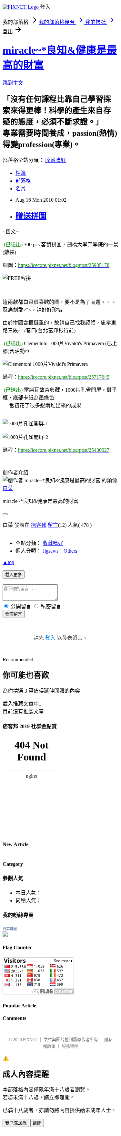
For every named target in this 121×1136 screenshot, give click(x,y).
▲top (8, 562)
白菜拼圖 (10, 929)
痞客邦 (38, 525)
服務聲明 (70, 1046)
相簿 (20, 173)
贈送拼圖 (30, 216)
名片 (20, 188)
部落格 (23, 181)
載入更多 (13, 574)
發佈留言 (13, 614)
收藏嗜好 (55, 160)
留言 (53, 525)
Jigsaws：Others (60, 551)
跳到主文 (13, 83)
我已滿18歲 (15, 1123)
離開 (37, 1123)
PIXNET (30, 1039)
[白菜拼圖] (5, 935)
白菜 (8, 488)
